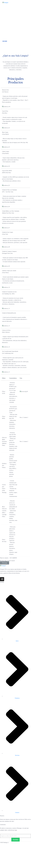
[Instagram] (2, 579)
